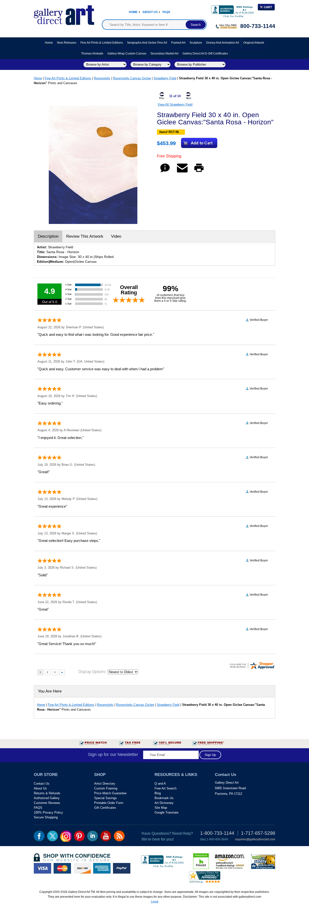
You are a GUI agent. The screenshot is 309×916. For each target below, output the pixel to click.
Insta (65, 836)
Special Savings (105, 798)
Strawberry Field (165, 78)
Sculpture (196, 42)
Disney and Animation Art (222, 42)
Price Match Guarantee (110, 793)
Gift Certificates (105, 807)
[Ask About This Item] (165, 172)
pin (79, 836)
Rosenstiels (102, 78)
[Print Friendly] (198, 172)
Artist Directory (104, 783)
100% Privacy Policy (48, 812)
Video (116, 236)
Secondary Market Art (164, 53)
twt (52, 836)
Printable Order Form (108, 803)
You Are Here (50, 691)
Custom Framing (105, 788)
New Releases (66, 42)
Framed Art (178, 42)
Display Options (91, 671)
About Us (150, 12)
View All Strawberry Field (175, 104)
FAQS (38, 807)
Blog (157, 793)
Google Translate (166, 812)
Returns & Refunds (47, 793)
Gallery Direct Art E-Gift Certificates (205, 53)
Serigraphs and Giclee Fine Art (147, 42)
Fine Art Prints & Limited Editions (101, 42)
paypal (121, 868)
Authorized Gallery (47, 798)
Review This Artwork (84, 236)
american (102, 868)
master (62, 868)
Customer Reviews (47, 803)
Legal (154, 901)
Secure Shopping (46, 817)
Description (48, 236)
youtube (105, 836)
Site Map (160, 807)
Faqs (166, 12)
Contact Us (41, 783)
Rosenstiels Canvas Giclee (132, 78)
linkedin (92, 836)
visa (42, 868)
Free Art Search (165, 788)
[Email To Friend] (182, 172)
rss (119, 836)
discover (82, 868)
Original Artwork (253, 42)
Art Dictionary (164, 803)
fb (39, 836)
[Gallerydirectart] (64, 13)
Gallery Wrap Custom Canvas (126, 53)
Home (133, 12)
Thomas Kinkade (92, 53)
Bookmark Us (164, 798)
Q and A (160, 783)
